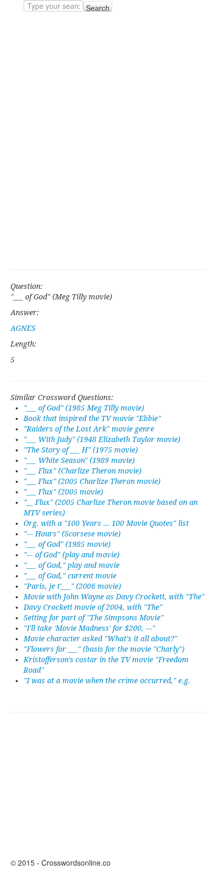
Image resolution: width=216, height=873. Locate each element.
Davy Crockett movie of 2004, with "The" (93, 607)
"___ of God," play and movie (72, 565)
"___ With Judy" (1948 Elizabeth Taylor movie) (102, 439)
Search (98, 7)
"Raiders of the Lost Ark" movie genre (89, 429)
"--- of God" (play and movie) (72, 555)
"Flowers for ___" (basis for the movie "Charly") (104, 649)
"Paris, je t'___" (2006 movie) (72, 586)
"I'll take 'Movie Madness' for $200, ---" (89, 628)
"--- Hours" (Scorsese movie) (72, 534)
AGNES (23, 328)
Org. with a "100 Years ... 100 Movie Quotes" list (106, 523)
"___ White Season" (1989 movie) (79, 460)
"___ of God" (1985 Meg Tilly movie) (84, 408)
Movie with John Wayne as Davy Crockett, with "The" (114, 596)
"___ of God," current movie (70, 576)
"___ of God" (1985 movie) (67, 544)
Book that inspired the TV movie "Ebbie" (92, 418)
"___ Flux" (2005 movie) (63, 492)
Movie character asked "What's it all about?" (100, 638)
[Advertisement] (108, 141)
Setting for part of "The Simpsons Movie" (94, 617)
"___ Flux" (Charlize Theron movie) (83, 471)
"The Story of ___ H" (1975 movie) (81, 450)
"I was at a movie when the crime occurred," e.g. (107, 680)
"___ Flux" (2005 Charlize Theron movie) (92, 481)
